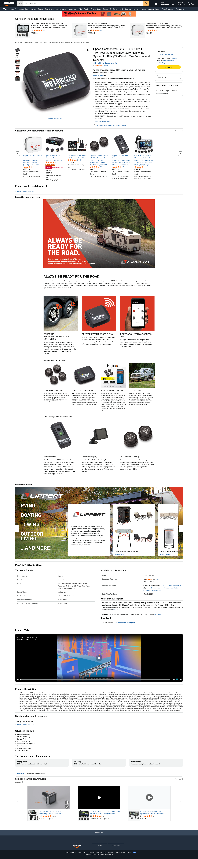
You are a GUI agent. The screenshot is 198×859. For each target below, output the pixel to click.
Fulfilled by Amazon (164, 63)
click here (157, 614)
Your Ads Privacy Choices (124, 852)
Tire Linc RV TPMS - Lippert (27, 639)
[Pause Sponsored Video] (67, 802)
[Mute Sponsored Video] (67, 807)
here (114, 609)
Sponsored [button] (18, 782)
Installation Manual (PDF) (24, 191)
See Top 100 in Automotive (171, 586)
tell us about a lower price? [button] (126, 622)
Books (105, 9)
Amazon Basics (37, 9)
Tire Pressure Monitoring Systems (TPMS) (62, 42)
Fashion (128, 9)
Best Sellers (49, 9)
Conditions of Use (70, 852)
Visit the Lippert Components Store (105, 63)
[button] (5, 9)
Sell (121, 9)
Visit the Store (120, 554)
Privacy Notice (82, 852)
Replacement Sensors (83, 42)
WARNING (21, 774)
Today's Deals (96, 9)
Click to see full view (55, 119)
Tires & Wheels (28, 42)
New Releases (61, 9)
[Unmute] (181, 679)
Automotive (180, 9)
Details (174, 58)
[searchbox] (83, 3)
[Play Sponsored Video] (99, 797)
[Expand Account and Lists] (174, 4)
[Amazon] (8, 3)
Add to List (162, 77)
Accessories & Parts (41, 42)
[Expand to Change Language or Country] (158, 4)
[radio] (17, 50)
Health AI (13, 9)
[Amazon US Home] (77, 846)
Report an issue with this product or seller (111, 125)
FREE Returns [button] (98, 75)
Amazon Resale (168, 60)
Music (144, 9)
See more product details (104, 121)
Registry (136, 9)
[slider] (95, 679)
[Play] (17, 679)
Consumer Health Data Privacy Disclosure (101, 852)
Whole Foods (83, 9)
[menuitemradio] (177, 679)
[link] (49, 33)
